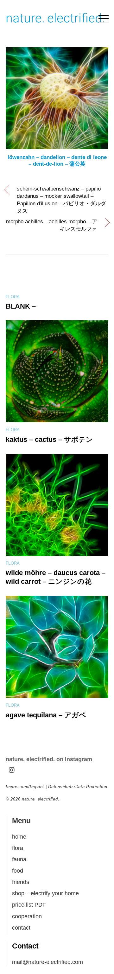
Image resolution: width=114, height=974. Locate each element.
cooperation (27, 916)
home (19, 836)
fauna (19, 859)
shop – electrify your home (45, 893)
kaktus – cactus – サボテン (49, 439)
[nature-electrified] (55, 24)
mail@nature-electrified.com (47, 962)
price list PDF (29, 904)
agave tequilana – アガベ (46, 715)
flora (13, 297)
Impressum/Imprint (25, 786)
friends (20, 882)
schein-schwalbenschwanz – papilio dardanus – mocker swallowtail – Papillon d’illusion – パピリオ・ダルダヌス (61, 200)
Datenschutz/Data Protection (77, 786)
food (17, 870)
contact (21, 927)
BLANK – (21, 306)
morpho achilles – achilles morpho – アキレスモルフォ (51, 225)
